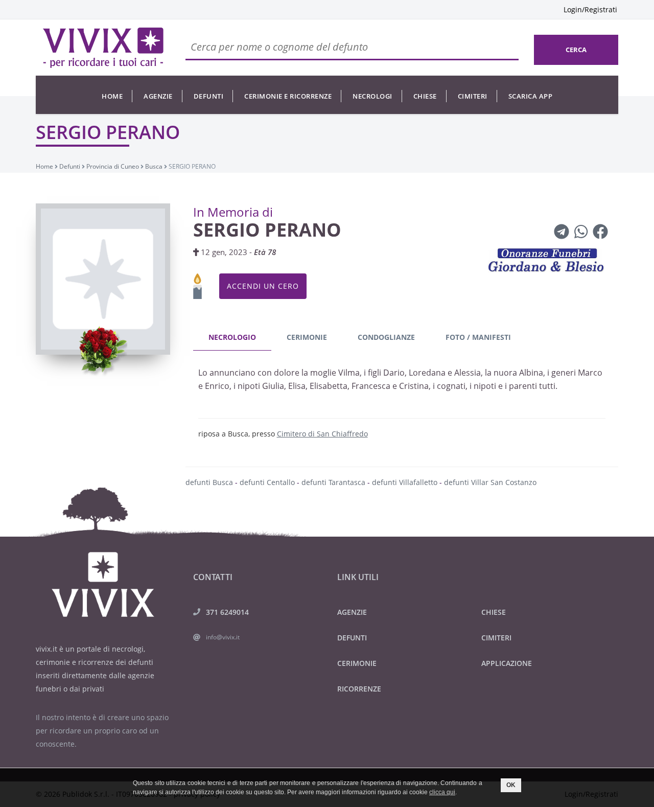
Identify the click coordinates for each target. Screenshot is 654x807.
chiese (425, 96)
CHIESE (493, 612)
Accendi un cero (263, 286)
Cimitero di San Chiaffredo (322, 434)
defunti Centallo (267, 482)
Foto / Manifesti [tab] (478, 337)
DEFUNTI (352, 637)
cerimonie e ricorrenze (288, 96)
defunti (209, 96)
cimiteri (472, 96)
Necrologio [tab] (232, 337)
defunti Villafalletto (404, 482)
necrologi (372, 96)
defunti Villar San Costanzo (490, 482)
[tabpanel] (402, 398)
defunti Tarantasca (333, 482)
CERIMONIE (357, 663)
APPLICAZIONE (506, 663)
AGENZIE (352, 612)
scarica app (530, 96)
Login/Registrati (590, 9)
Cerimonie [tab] (307, 337)
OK (511, 785)
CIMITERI (496, 637)
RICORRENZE (359, 689)
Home (112, 96)
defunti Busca (209, 482)
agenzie (158, 96)
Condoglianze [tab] (386, 337)
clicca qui (442, 792)
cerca (576, 49)
